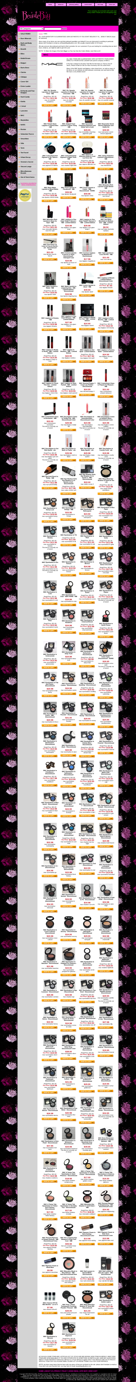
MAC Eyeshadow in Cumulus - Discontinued (50, 991)
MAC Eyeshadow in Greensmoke (50, 655)
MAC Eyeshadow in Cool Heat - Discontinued (68, 833)
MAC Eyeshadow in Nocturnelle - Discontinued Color (87, 1109)
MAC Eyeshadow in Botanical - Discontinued (68, 1142)
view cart (112, 4)
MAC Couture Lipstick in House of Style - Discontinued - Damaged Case (68, 255)
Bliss (22, 54)
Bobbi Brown (25, 58)
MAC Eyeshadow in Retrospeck (87, 510)
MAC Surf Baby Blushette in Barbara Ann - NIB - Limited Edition (106, 222)
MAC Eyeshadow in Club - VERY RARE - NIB (68, 595)
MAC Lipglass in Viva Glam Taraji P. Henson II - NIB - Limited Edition (87, 221)
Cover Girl (24, 82)
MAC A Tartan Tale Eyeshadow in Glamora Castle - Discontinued (106, 1174)
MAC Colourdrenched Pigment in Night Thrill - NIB (68, 157)
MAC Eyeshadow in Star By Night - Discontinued (87, 834)
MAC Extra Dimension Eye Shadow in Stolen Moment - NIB (106, 1139)
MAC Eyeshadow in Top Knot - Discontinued (87, 991)
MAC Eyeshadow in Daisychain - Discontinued (87, 653)
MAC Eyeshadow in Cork (50, 592)
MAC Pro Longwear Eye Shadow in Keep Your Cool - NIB (68, 1239)
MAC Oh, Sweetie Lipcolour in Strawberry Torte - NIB (50, 92)
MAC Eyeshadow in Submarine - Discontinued (68, 773)
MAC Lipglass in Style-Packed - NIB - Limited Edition (69, 384)
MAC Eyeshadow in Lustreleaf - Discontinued (106, 866)
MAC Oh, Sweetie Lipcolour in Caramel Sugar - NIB (106, 92)
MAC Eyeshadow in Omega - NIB (68, 508)
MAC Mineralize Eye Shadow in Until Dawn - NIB (87, 1205)
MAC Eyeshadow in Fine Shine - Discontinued (68, 1109)
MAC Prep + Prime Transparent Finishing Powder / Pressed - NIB (69, 1306)
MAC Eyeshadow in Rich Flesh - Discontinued (50, 1142)
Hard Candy (25, 97)
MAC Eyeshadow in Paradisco (68, 621)
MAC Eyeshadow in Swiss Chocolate (106, 563)
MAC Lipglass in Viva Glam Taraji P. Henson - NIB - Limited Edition (69, 221)
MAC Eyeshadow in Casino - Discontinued (68, 684)
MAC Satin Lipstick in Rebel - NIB (50, 287)
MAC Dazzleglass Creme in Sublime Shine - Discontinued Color (105, 418)
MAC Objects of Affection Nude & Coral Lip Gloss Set (87, 156)
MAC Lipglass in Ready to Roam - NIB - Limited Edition (50, 351)
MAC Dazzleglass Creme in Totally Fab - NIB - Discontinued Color (68, 418)
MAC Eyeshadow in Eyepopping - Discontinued (50, 837)
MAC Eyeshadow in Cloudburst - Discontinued (50, 772)
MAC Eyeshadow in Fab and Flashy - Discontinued (50, 684)
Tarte (22, 148)
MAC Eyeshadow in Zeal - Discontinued (87, 864)
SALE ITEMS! (26, 34)
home (50, 4)
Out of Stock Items (28, 177)
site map (100, 4)
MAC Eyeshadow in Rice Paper (105, 508)
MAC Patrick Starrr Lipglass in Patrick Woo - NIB (50, 125)
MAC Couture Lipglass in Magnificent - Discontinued (87, 254)
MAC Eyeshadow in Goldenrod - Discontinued (87, 1079)
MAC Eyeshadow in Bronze (87, 562)
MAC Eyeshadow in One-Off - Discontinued (87, 1017)
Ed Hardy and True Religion (28, 92)
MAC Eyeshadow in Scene (87, 591)
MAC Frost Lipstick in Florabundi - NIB (68, 188)
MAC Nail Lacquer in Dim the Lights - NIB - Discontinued (106, 1272)
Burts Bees (25, 68)
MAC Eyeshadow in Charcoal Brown (87, 621)
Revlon (23, 129)
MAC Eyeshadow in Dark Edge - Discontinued (105, 898)
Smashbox (25, 139)
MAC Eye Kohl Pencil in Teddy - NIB (50, 477)
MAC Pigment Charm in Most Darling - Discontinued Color (87, 1234)
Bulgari (23, 63)
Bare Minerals (26, 38)
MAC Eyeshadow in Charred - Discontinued (106, 742)
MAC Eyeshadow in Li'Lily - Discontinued (105, 1018)
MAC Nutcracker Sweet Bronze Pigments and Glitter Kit (106, 125)
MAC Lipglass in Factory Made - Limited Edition (105, 350)
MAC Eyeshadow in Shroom (50, 1337)
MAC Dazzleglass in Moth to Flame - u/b (69, 449)
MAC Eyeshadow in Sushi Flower (106, 624)
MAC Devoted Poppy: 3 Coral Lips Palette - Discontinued (87, 384)
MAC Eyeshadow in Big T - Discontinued (87, 804)
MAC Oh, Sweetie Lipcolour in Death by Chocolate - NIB (68, 92)
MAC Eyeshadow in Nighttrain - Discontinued (106, 959)
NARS (23, 125)
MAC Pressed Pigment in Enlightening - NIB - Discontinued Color (106, 1205)
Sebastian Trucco (27, 134)
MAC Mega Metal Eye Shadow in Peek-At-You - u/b (106, 480)
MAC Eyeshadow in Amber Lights (106, 1301)
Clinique (24, 77)
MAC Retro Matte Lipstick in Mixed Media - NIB (50, 189)
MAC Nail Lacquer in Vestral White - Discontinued (87, 1272)
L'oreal (23, 106)
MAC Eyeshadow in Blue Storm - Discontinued (50, 803)
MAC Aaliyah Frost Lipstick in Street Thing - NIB (69, 125)
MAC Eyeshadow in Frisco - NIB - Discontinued (50, 715)
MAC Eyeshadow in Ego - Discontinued (68, 991)
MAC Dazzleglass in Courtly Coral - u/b (106, 449)
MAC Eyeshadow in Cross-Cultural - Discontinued (50, 931)
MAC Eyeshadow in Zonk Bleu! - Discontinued (87, 1048)
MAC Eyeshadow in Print (50, 619)
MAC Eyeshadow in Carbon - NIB (68, 1078)
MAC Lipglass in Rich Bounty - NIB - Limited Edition (106, 319)
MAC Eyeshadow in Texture (68, 562)
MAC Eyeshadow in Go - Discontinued (50, 866)
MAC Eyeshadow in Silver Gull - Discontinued (50, 1046)
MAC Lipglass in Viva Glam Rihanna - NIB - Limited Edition (68, 317)
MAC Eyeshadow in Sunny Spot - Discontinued (106, 1079)
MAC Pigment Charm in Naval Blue (50, 1266)
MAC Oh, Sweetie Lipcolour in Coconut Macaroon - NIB (87, 92)
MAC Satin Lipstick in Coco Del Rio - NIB (105, 253)
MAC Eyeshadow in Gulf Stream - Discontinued (105, 806)
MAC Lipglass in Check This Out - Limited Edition (50, 384)
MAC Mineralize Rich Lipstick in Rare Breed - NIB (106, 186)
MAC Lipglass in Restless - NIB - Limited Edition (68, 351)
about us (60, 4)
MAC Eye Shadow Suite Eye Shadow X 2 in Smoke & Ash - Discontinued (69, 481)
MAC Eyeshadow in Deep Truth (68, 652)
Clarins (23, 72)
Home (41, 34)
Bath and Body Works (26, 44)
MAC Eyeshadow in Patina (106, 591)
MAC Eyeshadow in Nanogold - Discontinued (87, 931)
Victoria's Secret (27, 162)
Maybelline (25, 120)
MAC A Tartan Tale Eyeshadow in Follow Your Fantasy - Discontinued (50, 1206)
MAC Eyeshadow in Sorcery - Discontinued (69, 930)
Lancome (24, 111)
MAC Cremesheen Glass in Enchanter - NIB (50, 417)
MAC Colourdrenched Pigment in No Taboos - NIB (50, 157)
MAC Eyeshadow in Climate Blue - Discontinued (87, 743)
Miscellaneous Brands (26, 172)
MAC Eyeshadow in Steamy (50, 537)
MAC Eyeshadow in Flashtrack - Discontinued (50, 1079)
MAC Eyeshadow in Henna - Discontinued (50, 1018)
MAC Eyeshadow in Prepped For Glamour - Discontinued (69, 963)
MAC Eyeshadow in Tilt (69, 535)
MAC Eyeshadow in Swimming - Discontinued (106, 684)
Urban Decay (26, 157)
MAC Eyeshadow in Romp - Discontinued (105, 1109)
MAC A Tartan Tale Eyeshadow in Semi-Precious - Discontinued (68, 1174)
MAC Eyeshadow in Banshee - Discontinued (50, 962)
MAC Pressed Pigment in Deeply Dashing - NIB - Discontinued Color (50, 1239)
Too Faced (24, 153)
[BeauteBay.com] (51, 16)
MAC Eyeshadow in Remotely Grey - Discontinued (87, 1142)
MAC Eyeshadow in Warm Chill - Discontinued (106, 772)
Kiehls (23, 101)
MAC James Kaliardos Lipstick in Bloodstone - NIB (105, 157)
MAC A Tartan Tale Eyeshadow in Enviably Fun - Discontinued (69, 1205)
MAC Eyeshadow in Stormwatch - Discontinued (50, 742)
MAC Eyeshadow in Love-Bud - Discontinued (68, 804)
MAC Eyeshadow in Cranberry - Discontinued (50, 1169)
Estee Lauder (26, 86)
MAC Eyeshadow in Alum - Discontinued (68, 746)
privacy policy (74, 4)
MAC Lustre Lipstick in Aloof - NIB (87, 286)
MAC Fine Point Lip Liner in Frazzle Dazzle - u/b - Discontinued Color (50, 247)
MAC (22, 115)
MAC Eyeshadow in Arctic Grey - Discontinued (87, 963)
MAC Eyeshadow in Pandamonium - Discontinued (106, 715)
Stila (22, 143)
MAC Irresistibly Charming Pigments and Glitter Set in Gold (87, 125)
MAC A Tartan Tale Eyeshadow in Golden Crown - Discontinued (87, 1172)
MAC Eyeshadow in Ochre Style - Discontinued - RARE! (106, 656)
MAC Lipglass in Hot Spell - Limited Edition (87, 350)
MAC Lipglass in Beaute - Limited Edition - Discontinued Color (106, 279)
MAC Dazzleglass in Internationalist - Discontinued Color (87, 418)
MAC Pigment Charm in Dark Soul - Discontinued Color (106, 1233)
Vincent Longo (26, 167)
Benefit (23, 49)
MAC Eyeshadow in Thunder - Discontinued (68, 713)
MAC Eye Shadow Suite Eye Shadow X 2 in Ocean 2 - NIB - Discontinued (87, 477)
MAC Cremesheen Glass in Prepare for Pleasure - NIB (105, 384)
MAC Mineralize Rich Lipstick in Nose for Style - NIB (50, 221)
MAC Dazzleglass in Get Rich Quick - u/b (50, 449)
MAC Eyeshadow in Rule (87, 536)
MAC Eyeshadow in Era (50, 562)
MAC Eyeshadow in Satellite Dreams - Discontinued (106, 991)
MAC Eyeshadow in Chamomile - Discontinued (106, 931)
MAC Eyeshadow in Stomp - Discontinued (87, 714)
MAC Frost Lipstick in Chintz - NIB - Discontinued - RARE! (87, 189)
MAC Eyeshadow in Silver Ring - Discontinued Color (69, 1047)
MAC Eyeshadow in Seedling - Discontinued (87, 684)
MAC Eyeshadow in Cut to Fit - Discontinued (87, 898)
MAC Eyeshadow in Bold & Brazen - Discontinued (106, 836)
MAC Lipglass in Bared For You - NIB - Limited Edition (87, 319)
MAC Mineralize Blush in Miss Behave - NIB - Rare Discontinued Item (68, 1272)
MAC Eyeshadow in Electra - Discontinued (50, 1109)
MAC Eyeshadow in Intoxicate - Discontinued (50, 899)
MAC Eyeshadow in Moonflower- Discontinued (87, 775)
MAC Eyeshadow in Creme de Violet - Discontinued (68, 1018)
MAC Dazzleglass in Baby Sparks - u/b (87, 449)
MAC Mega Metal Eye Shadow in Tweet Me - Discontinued (87, 1306)
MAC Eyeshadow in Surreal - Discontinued (68, 895)
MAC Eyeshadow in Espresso (69, 1334)
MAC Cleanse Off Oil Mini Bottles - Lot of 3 (50, 1303)
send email (88, 4)
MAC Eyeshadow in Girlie (106, 537)
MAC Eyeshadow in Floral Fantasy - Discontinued (68, 867)
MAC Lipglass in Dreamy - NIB (50, 318)
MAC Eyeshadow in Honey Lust (50, 509)
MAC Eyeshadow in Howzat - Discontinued (106, 1046)
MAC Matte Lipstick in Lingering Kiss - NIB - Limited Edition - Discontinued (68, 289)
